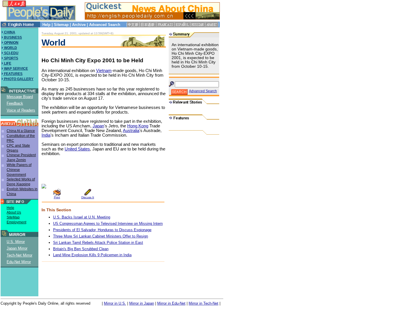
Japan (98, 126)
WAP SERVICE (15, 69)
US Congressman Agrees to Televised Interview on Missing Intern (108, 223)
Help (46, 24)
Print (57, 197)
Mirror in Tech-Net (203, 303)
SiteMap (13, 217)
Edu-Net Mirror (19, 262)
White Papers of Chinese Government (19, 170)
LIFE (7, 63)
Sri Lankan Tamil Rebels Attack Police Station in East (98, 242)
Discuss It (87, 197)
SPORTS (10, 58)
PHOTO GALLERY (18, 79)
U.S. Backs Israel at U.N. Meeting (81, 217)
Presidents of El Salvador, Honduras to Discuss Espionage (102, 230)
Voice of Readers (21, 110)
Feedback (15, 103)
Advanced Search (104, 24)
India (46, 135)
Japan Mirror (17, 248)
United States (77, 149)
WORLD (10, 48)
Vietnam (104, 70)
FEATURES (12, 74)
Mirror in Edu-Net (171, 303)
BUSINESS (12, 37)
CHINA (9, 32)
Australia (131, 130)
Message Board (20, 97)
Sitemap (61, 24)
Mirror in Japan (141, 303)
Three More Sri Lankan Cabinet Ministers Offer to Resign (100, 236)
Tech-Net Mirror (19, 255)
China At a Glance (21, 131)
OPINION (10, 43)
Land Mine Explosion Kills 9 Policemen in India (92, 255)
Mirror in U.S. (115, 303)
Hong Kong (137, 126)
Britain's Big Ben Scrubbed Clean (80, 249)
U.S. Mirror (16, 242)
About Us (14, 212)
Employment (16, 222)
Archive (79, 24)
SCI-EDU (10, 53)
